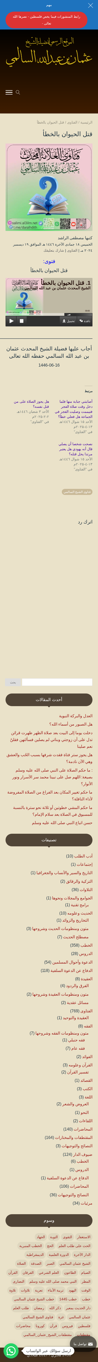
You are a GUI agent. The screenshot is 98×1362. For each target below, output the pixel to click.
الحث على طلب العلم (74, 1246)
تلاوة (12, 1290)
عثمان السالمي (79, 1317)
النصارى (18, 1281)
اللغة (88, 1097)
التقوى (67, 1237)
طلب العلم (21, 1308)
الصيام (85, 1273)
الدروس (85, 953)
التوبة (54, 1237)
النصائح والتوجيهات (77, 1146)
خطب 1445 (68, 1299)
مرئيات (86, 1203)
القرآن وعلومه (80, 1065)
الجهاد (41, 1237)
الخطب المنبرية (30, 1246)
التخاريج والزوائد (75, 920)
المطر (86, 1281)
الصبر (50, 1263)
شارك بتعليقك (53, 250)
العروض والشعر (75, 1104)
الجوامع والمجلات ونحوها (72, 898)
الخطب (86, 945)
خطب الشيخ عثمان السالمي (34, 1299)
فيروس (67, 1326)
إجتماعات (84, 864)
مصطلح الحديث (76, 937)
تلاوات (25, 1290)
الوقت (85, 1290)
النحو (85, 1112)
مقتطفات (83, 1335)
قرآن (53, 1326)
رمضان (39, 1308)
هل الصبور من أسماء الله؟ (70, 724)
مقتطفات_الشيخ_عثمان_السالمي (47, 1335)
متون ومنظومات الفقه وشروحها (62, 1033)
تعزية (39, 1290)
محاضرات (23, 1326)
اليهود (72, 1290)
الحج (50, 1246)
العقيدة (86, 979)
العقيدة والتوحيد (76, 1018)
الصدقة (36, 1263)
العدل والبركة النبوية (75, 716)
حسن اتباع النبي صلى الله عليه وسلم (62, 823)
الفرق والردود (77, 986)
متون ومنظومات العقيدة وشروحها (60, 994)
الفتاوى (72, 250)
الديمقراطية (35, 1255)
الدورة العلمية (59, 1255)
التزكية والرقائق (79, 881)
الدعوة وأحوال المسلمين (72, 962)
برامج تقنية (80, 905)
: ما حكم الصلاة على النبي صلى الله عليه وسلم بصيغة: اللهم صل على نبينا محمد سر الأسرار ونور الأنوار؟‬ (52, 777)
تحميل (71, 321)
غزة (61, 1317)
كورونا (40, 1326)
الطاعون (70, 1273)
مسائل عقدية (78, 1002)
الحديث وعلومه (79, 913)
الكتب (87, 1089)
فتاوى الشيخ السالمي (77, 492)
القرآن (13, 1273)
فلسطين (84, 1326)
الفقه (88, 1026)
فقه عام (78, 1048)
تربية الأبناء (56, 1290)
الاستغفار (83, 1237)
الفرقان (28, 1273)
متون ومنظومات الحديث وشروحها (60, 928)
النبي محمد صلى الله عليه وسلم (53, 1281)
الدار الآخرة (82, 1255)
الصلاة (21, 1263)
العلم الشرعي (49, 1273)
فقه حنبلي (76, 1040)
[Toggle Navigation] (9, 93)
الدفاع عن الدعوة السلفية (71, 970)
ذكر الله (55, 1308)
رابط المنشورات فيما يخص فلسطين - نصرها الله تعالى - (46, 20)
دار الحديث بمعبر (78, 1308)
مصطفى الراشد (71, 238)
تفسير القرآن (78, 1072)
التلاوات (86, 890)
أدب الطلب (83, 856)
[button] (92, 1328)
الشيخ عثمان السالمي (75, 1263)
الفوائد (87, 1057)
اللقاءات (85, 1121)
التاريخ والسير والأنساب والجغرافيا (64, 873)
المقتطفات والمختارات (73, 1137)
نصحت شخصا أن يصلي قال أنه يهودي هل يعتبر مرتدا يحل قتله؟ (75, 449)
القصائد (86, 1080)
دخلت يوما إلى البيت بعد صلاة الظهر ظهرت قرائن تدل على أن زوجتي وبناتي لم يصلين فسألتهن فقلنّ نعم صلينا (51, 740)
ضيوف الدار (82, 1154)
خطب (86, 1299)
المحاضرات (83, 1129)
